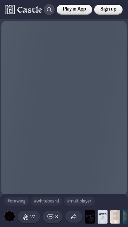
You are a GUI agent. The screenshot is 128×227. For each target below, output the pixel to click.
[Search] (49, 9)
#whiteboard (46, 201)
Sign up (108, 9)
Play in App (74, 9)
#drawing (17, 201)
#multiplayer (79, 201)
